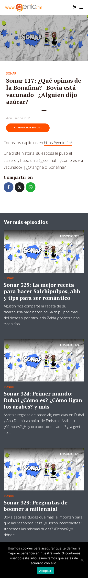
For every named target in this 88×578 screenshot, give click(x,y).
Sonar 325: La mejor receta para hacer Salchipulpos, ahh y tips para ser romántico (42, 291)
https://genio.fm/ (58, 142)
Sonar (11, 73)
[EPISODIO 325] (44, 251)
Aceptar (45, 571)
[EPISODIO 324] (44, 360)
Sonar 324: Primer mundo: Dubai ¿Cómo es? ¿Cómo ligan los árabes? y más (43, 400)
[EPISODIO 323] (44, 468)
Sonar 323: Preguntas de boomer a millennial (35, 505)
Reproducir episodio (30, 127)
